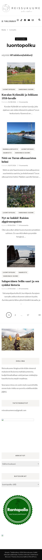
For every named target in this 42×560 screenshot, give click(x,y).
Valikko (10, 21)
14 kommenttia (23, 225)
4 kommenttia (23, 102)
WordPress (33, 557)
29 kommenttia (23, 289)
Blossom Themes (11, 557)
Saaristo (7, 153)
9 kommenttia (23, 165)
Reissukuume (28, 552)
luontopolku (9, 89)
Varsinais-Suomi (26, 89)
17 (28, 315)
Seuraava (37, 315)
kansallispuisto (10, 149)
